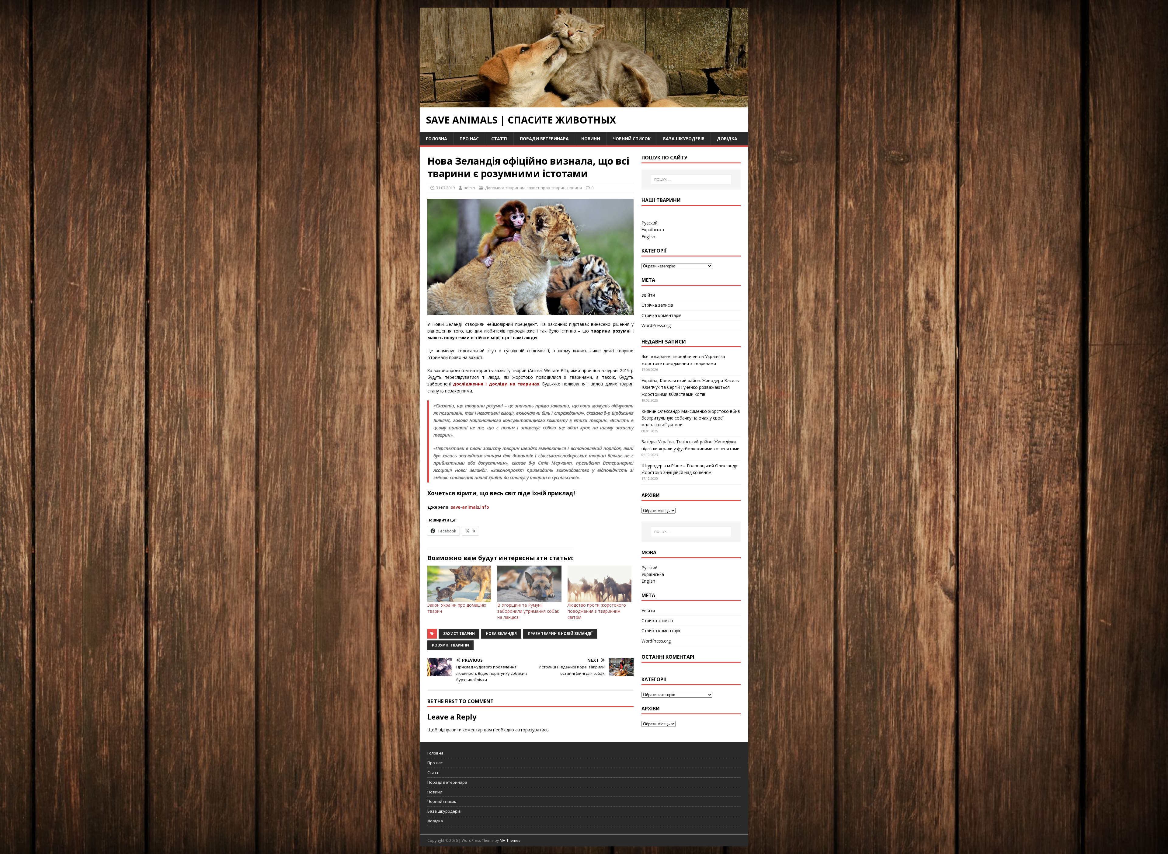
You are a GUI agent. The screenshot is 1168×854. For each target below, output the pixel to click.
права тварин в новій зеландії (560, 633)
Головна (436, 138)
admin (469, 187)
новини (574, 187)
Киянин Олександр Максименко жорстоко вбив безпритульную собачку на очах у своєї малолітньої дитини (690, 418)
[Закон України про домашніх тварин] (459, 584)
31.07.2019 (445, 187)
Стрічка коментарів (661, 315)
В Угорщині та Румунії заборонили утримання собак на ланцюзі (528, 611)
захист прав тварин (546, 187)
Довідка (727, 138)
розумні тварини (450, 645)
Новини (590, 138)
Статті (499, 138)
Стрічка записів (657, 305)
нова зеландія (501, 633)
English (648, 236)
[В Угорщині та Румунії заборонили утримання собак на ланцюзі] (529, 584)
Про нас (469, 138)
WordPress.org (656, 325)
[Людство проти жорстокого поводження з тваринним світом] (599, 584)
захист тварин (459, 633)
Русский (649, 223)
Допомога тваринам (505, 187)
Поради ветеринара (544, 138)
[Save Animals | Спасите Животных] (584, 104)
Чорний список (632, 138)
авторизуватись (532, 730)
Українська (652, 229)
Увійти (648, 295)
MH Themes (510, 840)
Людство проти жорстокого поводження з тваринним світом (597, 611)
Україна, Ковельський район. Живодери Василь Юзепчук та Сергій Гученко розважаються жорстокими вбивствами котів (690, 387)
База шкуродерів (683, 138)
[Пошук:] (691, 179)
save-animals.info (470, 507)
